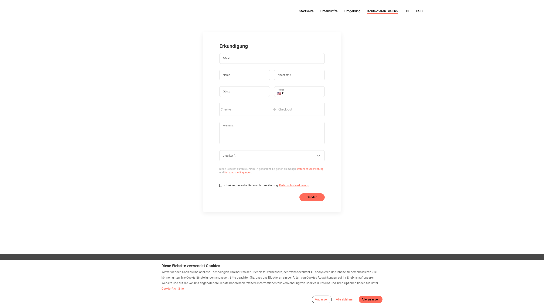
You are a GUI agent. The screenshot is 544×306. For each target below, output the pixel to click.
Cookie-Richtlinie (173, 288)
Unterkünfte (329, 11)
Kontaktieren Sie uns (382, 11)
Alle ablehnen (345, 299)
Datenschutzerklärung (310, 168)
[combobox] (272, 155)
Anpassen (322, 299)
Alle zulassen (371, 299)
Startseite (306, 11)
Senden (312, 197)
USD (419, 11)
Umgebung (352, 11)
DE (408, 11)
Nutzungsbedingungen (237, 172)
